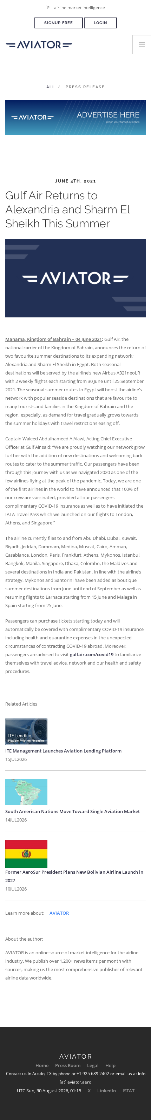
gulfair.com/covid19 (91, 654)
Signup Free (58, 23)
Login (100, 23)
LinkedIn (106, 1090)
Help (110, 1065)
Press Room (67, 1065)
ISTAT (128, 1090)
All (50, 87)
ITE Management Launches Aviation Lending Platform (63, 751)
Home (41, 1065)
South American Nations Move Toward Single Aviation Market (72, 811)
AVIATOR (59, 913)
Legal (93, 1065)
